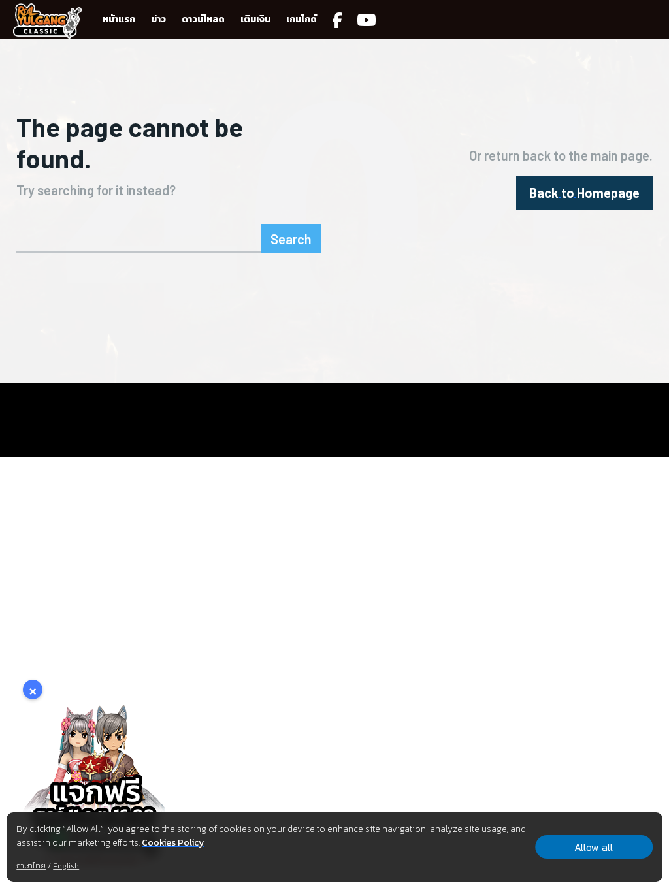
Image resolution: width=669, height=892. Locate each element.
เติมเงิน (255, 19)
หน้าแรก (119, 19)
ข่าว (158, 19)
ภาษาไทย (31, 866)
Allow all (593, 847)
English (66, 866)
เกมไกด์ (301, 19)
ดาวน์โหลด (203, 19)
